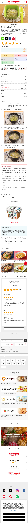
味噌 (11, 238)
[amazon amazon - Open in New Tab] (14, 460)
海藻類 (23, 360)
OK (14, 520)
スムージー (18, 349)
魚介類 (18, 360)
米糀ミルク (18, 348)
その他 (4, 367)
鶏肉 (9, 197)
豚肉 (8, 360)
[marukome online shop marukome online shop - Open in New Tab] (14, 454)
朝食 (19, 238)
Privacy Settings (14, 514)
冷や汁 (2, 348)
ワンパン (13, 351)
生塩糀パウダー (4, 349)
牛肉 (3, 360)
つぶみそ (11, 349)
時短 (17, 351)
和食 (15, 238)
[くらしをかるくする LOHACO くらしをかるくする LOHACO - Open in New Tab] (14, 467)
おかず (9, 194)
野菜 (13, 197)
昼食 (24, 238)
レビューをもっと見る (14, 329)
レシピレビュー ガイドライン (22, 276)
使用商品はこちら (14, 24)
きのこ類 (8, 363)
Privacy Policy (14, 510)
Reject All (14, 517)
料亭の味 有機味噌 (5, 88)
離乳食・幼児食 (9, 241)
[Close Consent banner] (26, 501)
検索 (2, 2)
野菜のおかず (4, 238)
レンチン (8, 351)
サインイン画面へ (14, 285)
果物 (19, 363)
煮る (9, 196)
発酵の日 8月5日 (18, 241)
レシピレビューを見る (5, 46)
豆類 (14, 363)
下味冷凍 (3, 351)
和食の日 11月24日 (6, 244)
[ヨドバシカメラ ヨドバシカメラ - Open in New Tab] (14, 473)
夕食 (3, 241)
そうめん (10, 348)
